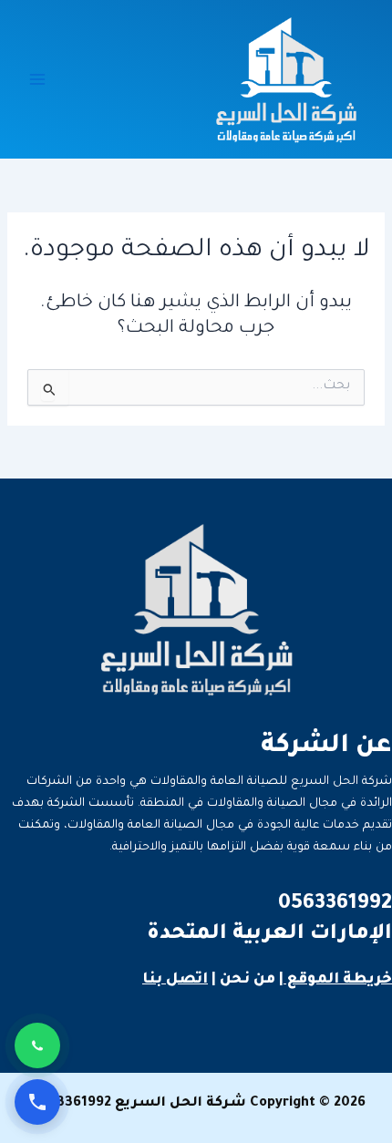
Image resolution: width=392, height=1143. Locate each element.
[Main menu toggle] (37, 79)
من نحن (247, 980)
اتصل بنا (175, 980)
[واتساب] (37, 1045)
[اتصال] (37, 1102)
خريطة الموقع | (335, 980)
